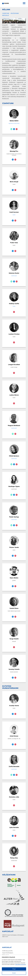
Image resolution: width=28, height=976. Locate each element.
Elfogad (14, 969)
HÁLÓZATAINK (15, 13)
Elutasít (14, 973)
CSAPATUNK (5, 13)
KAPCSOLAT (5, 15)
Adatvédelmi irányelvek (20, 964)
